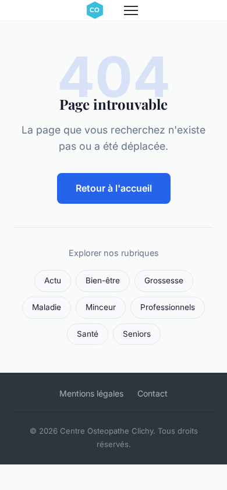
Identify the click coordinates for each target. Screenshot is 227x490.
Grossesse (163, 280)
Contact (152, 393)
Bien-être (103, 280)
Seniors (137, 333)
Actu (52, 280)
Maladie (46, 307)
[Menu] (131, 10)
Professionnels (167, 307)
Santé (87, 333)
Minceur (101, 307)
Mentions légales (91, 393)
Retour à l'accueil (114, 188)
